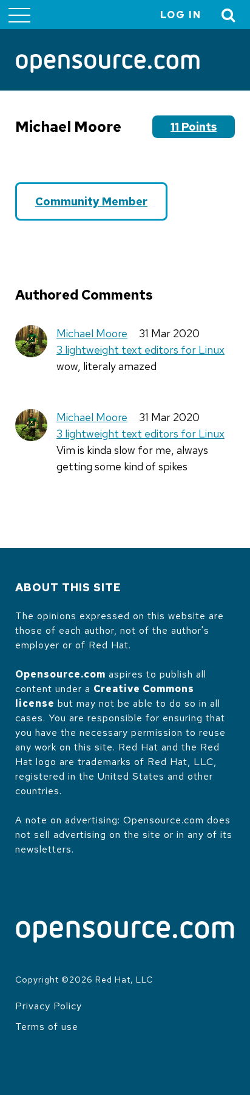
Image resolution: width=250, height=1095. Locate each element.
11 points (194, 127)
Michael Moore (91, 333)
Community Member (91, 201)
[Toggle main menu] (19, 14)
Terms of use (46, 1026)
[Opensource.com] (107, 64)
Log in (180, 15)
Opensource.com (60, 674)
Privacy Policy (48, 1006)
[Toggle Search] (229, 14)
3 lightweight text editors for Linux (140, 350)
